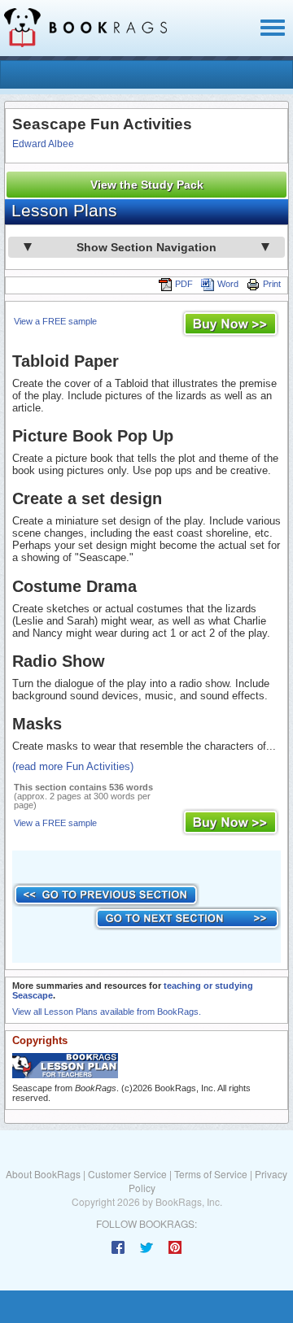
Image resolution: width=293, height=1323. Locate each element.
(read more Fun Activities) (72, 766)
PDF (184, 284)
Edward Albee (43, 144)
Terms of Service (210, 1174)
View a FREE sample (55, 321)
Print (272, 284)
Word (227, 284)
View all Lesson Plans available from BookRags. (106, 1011)
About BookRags (43, 1174)
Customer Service (127, 1174)
